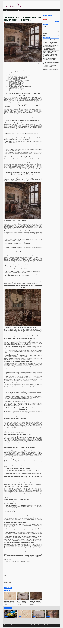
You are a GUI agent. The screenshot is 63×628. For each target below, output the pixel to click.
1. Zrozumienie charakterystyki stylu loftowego (15, 87)
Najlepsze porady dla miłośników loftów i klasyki (16, 74)
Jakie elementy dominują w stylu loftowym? (15, 71)
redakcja (6, 22)
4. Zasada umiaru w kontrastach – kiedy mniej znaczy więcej (17, 90)
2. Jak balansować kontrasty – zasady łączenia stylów (16, 88)
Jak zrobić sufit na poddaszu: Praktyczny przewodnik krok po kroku (36, 596)
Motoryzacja (18, 10)
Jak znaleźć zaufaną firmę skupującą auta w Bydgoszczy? (10, 614)
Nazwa (5, 575)
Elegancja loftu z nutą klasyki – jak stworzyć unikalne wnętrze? (18, 76)
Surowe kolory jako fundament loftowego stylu (16, 81)
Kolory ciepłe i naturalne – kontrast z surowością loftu (16, 82)
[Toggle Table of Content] (38, 63)
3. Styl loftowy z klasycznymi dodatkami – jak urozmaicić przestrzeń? (19, 67)
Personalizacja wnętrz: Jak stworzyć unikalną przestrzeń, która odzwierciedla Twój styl (33, 555)
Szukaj (45, 19)
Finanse (44, 28)
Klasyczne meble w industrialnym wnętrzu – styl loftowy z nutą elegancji (19, 64)
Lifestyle (13, 10)
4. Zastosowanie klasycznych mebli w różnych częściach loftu (18, 68)
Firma (10, 10)
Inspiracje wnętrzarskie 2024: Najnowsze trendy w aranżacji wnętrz (13, 555)
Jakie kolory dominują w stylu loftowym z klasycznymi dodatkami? (18, 80)
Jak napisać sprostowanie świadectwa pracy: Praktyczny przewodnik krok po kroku (23, 596)
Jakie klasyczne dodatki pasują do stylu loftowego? (16, 72)
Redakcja (27, 10)
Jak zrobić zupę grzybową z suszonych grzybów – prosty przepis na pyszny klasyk (10, 596)
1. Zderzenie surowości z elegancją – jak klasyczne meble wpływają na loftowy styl (21, 65)
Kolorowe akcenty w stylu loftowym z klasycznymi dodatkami (18, 83)
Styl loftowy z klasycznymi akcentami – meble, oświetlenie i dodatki (18, 75)
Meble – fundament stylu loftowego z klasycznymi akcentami (18, 77)
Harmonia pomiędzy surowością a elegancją (15, 84)
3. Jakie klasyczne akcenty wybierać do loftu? (15, 89)
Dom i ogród (6, 10)
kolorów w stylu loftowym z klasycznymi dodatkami (16, 85)
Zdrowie (23, 10)
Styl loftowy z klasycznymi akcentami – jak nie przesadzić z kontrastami (19, 86)
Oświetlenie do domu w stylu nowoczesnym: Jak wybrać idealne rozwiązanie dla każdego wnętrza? (50, 55)
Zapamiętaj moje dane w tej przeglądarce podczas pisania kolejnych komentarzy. (19, 585)
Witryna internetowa (7, 582)
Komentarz (6, 562)
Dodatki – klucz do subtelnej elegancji (14, 79)
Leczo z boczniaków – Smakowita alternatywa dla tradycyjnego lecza (52, 614)
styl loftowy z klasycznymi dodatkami (15, 168)
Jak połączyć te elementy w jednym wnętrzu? (15, 73)
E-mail (5, 578)
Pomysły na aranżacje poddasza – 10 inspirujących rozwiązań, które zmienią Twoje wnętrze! (51, 62)
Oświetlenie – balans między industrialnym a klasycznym (17, 78)
